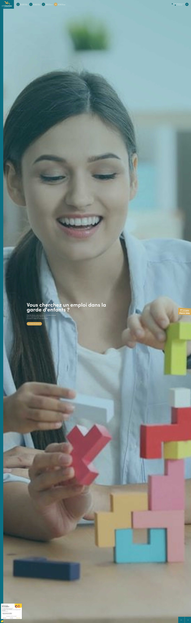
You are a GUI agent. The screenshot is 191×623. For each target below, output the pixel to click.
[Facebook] (1, 619)
